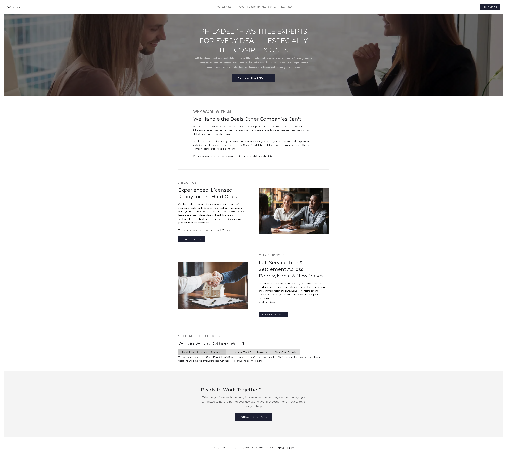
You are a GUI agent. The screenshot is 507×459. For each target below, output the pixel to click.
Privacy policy (286, 448)
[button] (225, 7)
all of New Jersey (268, 302)
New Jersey (286, 7)
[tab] (202, 352)
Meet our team (270, 7)
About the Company (249, 7)
